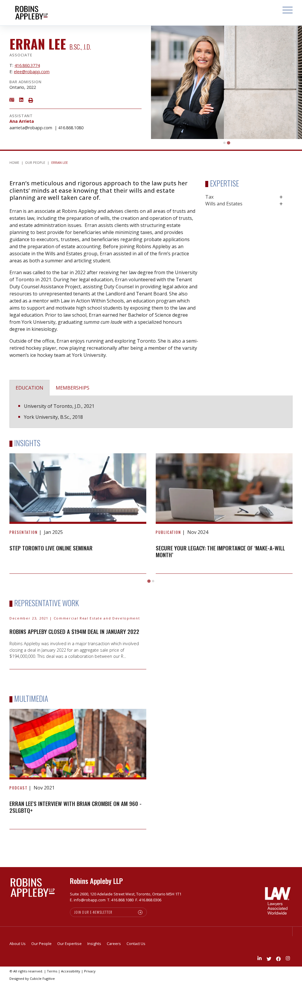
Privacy (90, 971)
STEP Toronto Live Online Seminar (51, 548)
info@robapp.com (90, 899)
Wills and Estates (223, 203)
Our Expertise (69, 943)
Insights (94, 943)
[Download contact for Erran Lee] (11, 99)
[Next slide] (285, 508)
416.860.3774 (27, 65)
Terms (52, 971)
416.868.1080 (70, 127)
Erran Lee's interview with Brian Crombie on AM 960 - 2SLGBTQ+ (75, 807)
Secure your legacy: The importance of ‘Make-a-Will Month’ (220, 551)
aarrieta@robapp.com (30, 127)
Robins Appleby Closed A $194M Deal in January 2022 (74, 631)
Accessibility (70, 971)
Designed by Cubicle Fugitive (32, 978)
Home (14, 162)
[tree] (249, 200)
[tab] (224, 143)
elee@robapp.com (32, 71)
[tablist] (151, 401)
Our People (35, 162)
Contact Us (136, 943)
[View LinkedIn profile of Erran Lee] (21, 99)
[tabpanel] (151, 411)
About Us (17, 943)
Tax (209, 197)
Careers (114, 943)
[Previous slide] (17, 508)
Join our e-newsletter (93, 912)
